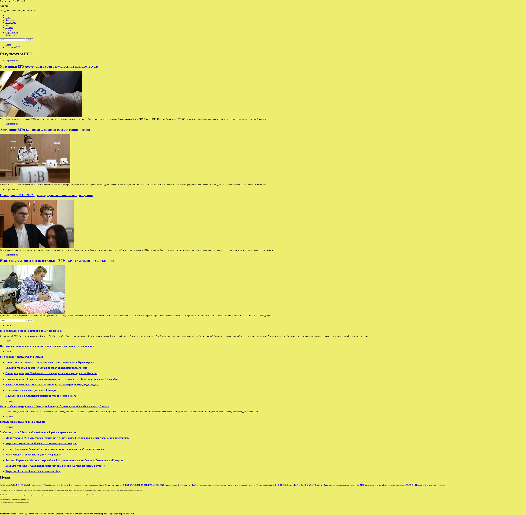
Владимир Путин (96, 485)
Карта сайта (11, 35)
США (295, 484)
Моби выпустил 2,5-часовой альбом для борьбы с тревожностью (38, 432)
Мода (8, 25)
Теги (311, 484)
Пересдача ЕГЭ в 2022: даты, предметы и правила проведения (46, 195)
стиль (425, 485)
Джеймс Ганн (186, 485)
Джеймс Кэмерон (198, 485)
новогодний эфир (372, 485)
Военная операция (112, 485)
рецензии (411, 484)
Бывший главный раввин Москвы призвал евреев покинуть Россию (46, 367)
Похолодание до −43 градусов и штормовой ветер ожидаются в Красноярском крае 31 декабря (61, 379)
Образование (11, 32)
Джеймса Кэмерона (212, 485)
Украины (327, 485)
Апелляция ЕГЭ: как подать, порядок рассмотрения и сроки (45, 129)
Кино (8, 17)
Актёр (8, 485)
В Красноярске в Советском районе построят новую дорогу (40, 395)
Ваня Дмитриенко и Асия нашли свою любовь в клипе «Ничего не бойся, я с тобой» (55, 465)
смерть (419, 485)
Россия (289, 485)
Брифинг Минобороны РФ (47, 485)
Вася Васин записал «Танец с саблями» (23, 421)
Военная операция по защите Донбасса (141, 484)
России (282, 484)
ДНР (179, 485)
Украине (319, 485)
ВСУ (71, 484)
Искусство (230, 485)
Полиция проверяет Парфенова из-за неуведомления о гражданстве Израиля (51, 373)
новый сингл (394, 485)
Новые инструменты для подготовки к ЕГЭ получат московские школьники (57, 260)
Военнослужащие (170, 485)
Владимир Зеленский (81, 485)
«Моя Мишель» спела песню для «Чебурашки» (33, 454)
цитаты (437, 485)
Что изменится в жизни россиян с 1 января (30, 390)
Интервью (223, 485)
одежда (401, 485)
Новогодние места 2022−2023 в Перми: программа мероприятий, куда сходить (52, 384)
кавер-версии (349, 485)
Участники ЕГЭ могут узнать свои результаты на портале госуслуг (50, 66)
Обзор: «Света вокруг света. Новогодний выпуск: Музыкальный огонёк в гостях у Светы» (54, 406)
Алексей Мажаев (20, 484)
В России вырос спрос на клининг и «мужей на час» (31, 330)
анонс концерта (338, 485)
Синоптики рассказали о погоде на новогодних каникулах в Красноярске (49, 362)
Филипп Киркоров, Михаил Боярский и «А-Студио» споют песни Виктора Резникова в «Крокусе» (64, 460)
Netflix (2, 485)
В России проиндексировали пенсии (21, 356)
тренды (431, 485)
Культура (9, 20)
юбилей (443, 485)
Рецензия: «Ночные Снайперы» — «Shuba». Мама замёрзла (41, 443)
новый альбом (384, 485)
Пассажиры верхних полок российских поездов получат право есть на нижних (47, 346)
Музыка (9, 27)
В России (63, 484)
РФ (276, 485)
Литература (10, 22)
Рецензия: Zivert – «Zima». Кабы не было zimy (33, 471)
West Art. (4, 6)
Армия (33, 485)
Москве (259, 485)
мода (363, 484)
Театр (8, 30)
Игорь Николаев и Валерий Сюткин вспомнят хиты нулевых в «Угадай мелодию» (54, 449)
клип (357, 485)
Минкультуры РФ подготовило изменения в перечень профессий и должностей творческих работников (67, 437)
